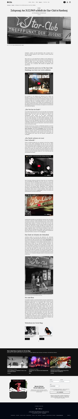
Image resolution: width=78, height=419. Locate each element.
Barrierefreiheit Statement (50, 415)
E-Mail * (51, 379)
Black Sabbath (49, 239)
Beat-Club (43, 231)
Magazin (40, 2)
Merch (37, 2)
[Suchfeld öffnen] (64, 2)
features (9, 373)
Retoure (33, 415)
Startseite (9, 5)
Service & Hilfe (22, 415)
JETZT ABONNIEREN (60, 392)
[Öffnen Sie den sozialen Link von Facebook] (36, 409)
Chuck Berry (29, 128)
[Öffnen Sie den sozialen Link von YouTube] (40, 409)
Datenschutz (39, 415)
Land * (51, 384)
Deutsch (68, 415)
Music (33, 2)
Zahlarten (17, 415)
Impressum (43, 415)
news (30, 373)
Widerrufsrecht (28, 415)
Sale (48, 2)
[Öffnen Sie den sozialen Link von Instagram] (38, 409)
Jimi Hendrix (40, 128)
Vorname (61, 379)
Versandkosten (13, 415)
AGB (36, 415)
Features (13, 5)
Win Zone (45, 2)
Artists (30, 2)
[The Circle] (9, 2)
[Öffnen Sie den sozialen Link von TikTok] (42, 409)
